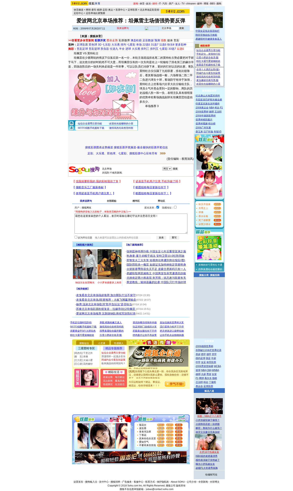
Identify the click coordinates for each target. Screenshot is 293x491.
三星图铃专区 (86, 348)
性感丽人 (119, 343)
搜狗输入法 (91, 481)
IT (160, 3)
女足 (203, 362)
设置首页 (78, 481)
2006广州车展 (203, 127)
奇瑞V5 (217, 131)
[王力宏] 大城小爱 (83, 360)
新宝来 (199, 131)
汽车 (164, 3)
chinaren (191, 3)
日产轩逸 (208, 131)
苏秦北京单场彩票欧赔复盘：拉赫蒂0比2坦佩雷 (106, 308)
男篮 (208, 374)
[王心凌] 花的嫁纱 (83, 363)
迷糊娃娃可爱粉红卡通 (210, 264)
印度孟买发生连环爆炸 (208, 103)
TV (183, 3)
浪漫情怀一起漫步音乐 (113, 356)
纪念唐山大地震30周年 (208, 95)
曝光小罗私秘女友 (205, 464)
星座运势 (108, 377)
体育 (142, 3)
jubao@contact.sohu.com (159, 489)
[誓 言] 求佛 (81, 356)
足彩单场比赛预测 (95, 13)
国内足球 (200, 358)
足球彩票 (132, 9)
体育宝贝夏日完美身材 (208, 432)
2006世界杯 (202, 111)
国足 (208, 358)
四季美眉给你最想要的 (210, 269)
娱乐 (148, 3)
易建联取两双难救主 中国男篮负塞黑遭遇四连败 (156, 273)
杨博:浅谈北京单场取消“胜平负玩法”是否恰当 (104, 304)
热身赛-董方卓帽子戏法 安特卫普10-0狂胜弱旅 (155, 255)
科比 (217, 107)
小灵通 (101, 343)
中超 (213, 358)
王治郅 (218, 111)
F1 (221, 107)
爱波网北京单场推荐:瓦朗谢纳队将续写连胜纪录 (106, 313)
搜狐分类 (204, 275)
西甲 (203, 354)
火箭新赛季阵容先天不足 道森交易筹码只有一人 (156, 269)
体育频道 (78, 9)
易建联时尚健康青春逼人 (209, 39)
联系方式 (150, 481)
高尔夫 (208, 378)
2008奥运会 (202, 107)
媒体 (170, 40)
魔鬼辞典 (120, 380)
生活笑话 (120, 384)
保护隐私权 (163, 481)
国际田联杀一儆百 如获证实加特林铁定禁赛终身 (156, 264)
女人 (177, 3)
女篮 (214, 374)
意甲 (214, 354)
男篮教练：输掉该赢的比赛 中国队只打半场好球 (156, 282)
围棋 (214, 378)
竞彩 (176, 40)
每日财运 (120, 377)
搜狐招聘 (115, 481)
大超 (203, 374)
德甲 (208, 354)
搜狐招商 (215, 275)
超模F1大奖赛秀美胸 (207, 468)
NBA (211, 107)
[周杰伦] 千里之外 (83, 353)
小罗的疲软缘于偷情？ (208, 420)
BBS (212, 3)
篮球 (198, 370)
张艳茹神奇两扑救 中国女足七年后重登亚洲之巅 (156, 251)
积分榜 (211, 123)
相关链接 (82, 288)
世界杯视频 (202, 123)
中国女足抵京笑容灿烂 (207, 31)
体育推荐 (209, 341)
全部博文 (214, 481)
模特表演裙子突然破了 (208, 460)
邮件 (199, 3)
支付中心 (104, 481)
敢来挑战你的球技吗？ (113, 363)
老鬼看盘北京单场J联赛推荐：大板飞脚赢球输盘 (106, 299)
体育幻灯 (209, 9)
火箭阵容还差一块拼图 (208, 424)
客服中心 (138, 481)
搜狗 (218, 3)
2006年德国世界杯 (206, 115)
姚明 (211, 111)
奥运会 (199, 386)
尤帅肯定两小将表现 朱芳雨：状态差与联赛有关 (156, 277)
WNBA (215, 370)
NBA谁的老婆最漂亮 (206, 456)
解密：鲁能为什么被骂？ (209, 428)
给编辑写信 (211, 474)
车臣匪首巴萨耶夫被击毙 (209, 99)
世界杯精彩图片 (204, 119)
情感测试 (108, 384)
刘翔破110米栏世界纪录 (208, 350)
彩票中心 (120, 9)
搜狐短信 (84, 343)
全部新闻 (203, 481)
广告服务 (127, 481)
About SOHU (178, 481)
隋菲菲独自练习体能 (206, 35)
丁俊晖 (212, 382)
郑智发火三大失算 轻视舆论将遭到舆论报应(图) (156, 260)
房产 (171, 3)
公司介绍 (191, 481)
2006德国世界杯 (204, 346)
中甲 (198, 362)
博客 (206, 3)
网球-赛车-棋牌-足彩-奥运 (99, 9)
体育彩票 (211, 362)
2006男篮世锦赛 (204, 366)
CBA (208, 370)
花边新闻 (108, 380)
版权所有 (181, 485)
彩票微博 (124, 40)
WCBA (217, 366)
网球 (201, 378)
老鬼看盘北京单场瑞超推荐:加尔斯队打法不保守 (106, 295)
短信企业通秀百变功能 (113, 352)
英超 (198, 354)
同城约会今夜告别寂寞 (113, 359)
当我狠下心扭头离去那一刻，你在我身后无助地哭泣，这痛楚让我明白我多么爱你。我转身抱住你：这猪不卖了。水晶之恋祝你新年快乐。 (159, 371)
